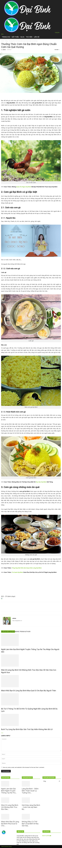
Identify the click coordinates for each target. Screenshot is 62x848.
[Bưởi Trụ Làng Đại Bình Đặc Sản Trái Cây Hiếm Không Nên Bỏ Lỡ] (31, 720)
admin (4, 49)
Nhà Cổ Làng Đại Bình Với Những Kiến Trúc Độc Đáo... (9, 807)
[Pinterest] (48, 835)
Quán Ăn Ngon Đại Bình (23, 187)
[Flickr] (45, 835)
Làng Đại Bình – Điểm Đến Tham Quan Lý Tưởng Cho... (30, 791)
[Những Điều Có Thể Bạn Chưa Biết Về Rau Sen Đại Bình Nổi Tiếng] (31, 817)
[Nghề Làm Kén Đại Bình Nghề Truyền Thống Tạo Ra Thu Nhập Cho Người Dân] (31, 640)
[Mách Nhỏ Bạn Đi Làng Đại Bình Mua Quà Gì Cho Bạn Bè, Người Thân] (31, 681)
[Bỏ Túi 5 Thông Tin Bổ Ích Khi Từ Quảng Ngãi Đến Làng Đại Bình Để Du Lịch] (31, 699)
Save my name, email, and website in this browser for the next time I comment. (23, 767)
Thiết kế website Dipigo (6, 846)
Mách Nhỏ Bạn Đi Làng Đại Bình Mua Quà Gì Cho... (10, 824)
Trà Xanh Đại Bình (17, 572)
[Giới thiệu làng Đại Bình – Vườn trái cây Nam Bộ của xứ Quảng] (31, 800)
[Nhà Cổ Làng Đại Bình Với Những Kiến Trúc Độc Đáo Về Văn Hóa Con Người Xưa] (31, 660)
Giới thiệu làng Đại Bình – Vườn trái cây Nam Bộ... (31, 807)
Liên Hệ (36, 37)
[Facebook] (44, 835)
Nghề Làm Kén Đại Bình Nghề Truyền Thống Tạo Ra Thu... (9, 791)
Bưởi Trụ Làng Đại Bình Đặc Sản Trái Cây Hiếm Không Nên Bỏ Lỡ (26, 729)
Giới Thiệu (15, 37)
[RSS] (49, 835)
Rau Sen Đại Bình (41, 482)
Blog (22, 37)
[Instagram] (46, 835)
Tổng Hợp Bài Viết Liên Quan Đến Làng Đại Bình (27, 568)
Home (2, 41)
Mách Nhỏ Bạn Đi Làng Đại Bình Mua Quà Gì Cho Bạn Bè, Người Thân (28, 691)
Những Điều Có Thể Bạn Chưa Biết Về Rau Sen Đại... (30, 824)
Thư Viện (29, 37)
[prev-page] (1, 733)
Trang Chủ (6, 37)
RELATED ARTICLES (8, 631)
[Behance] (43, 835)
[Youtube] (50, 835)
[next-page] (2, 733)
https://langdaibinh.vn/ (17, 620)
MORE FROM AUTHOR (22, 631)
